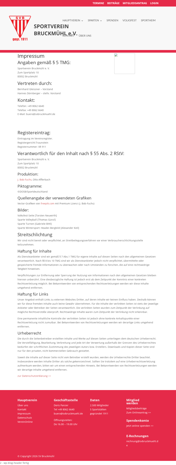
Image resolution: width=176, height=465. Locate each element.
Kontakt (68, 36)
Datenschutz (25, 417)
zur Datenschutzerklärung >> (34, 376)
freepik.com (47, 203)
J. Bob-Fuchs (25, 179)
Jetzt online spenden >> (139, 425)
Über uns (85, 36)
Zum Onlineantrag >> (138, 412)
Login (154, 3)
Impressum (24, 413)
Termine (98, 3)
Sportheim (148, 20)
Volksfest (130, 20)
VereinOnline (25, 421)
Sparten (93, 20)
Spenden (112, 20)
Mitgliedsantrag (135, 3)
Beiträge (113, 3)
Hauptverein (71, 20)
